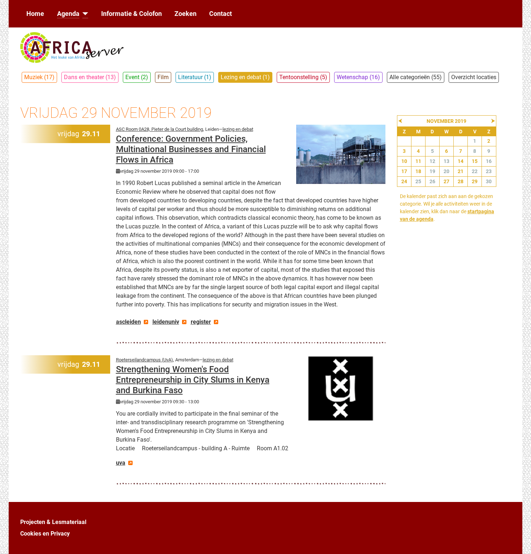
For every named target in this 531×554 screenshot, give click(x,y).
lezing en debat (238, 129)
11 (418, 161)
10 (404, 161)
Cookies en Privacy (45, 533)
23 (489, 171)
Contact (220, 13)
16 (489, 161)
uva (120, 462)
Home (35, 13)
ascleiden (128, 321)
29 (475, 181)
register (201, 321)
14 (460, 161)
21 (460, 171)
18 (418, 171)
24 (404, 181)
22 (475, 171)
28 (460, 181)
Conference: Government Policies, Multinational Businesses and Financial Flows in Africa (191, 149)
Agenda (68, 13)
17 (404, 171)
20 (446, 171)
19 (432, 171)
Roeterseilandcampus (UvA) (144, 359)
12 (432, 161)
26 (432, 181)
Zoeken (185, 13)
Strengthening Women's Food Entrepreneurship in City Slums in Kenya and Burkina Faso (192, 379)
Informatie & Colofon (131, 13)
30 (489, 181)
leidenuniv (165, 321)
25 (418, 181)
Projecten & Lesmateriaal (53, 522)
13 (446, 161)
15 (475, 161)
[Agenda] (83, 13)
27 (446, 181)
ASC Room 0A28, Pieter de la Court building (159, 129)
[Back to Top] (518, 540)
